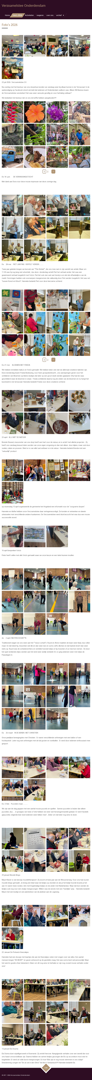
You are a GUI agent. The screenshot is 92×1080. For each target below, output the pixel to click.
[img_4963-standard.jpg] (35, 470)
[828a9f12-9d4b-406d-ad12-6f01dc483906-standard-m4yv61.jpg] (57, 300)
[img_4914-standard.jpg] (57, 601)
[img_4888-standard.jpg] (57, 674)
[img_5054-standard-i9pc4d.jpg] (57, 345)
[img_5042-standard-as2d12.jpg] (12, 322)
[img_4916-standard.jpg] (79, 601)
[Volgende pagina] (53, 172)
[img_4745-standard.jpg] (12, 838)
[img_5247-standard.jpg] (12, 68)
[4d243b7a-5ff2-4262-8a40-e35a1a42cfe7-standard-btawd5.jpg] (12, 300)
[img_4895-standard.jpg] (35, 696)
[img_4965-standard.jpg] (57, 470)
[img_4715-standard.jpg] (57, 990)
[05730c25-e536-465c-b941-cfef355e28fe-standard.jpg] (12, 536)
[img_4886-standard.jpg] (35, 674)
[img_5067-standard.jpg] (12, 205)
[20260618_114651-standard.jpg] (79, 112)
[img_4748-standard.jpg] (35, 861)
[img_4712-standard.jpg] (12, 990)
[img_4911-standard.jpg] (12, 601)
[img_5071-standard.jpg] (79, 205)
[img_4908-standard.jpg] (35, 579)
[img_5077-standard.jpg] (12, 250)
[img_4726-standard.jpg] (57, 1035)
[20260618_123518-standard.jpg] (57, 157)
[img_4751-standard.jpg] (79, 861)
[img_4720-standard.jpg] (35, 1012)
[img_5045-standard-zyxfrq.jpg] (57, 322)
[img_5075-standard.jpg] (57, 228)
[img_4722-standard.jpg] (12, 1035)
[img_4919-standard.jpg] (57, 624)
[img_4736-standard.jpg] (79, 916)
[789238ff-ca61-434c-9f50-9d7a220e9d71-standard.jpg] (12, 401)
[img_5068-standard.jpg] (57, 205)
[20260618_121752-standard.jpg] (12, 157)
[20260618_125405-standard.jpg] (79, 157)
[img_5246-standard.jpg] (79, 46)
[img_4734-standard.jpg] (57, 916)
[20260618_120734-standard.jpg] (79, 134)
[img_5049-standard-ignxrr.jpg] (35, 300)
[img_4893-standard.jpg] (12, 696)
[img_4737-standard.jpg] (12, 938)
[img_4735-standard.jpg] (12, 916)
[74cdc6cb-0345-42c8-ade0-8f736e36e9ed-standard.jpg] (79, 401)
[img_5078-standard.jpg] (35, 250)
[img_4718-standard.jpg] (12, 1012)
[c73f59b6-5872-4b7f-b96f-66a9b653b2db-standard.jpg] (35, 536)
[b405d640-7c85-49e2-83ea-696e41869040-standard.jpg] (35, 401)
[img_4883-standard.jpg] (12, 674)
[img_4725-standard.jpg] (35, 1035)
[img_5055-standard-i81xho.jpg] (79, 345)
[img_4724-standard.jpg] (79, 1012)
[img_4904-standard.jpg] (57, 719)
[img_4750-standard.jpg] (57, 861)
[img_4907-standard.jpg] (12, 579)
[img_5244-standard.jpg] (35, 46)
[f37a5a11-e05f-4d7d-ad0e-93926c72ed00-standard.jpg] (57, 423)
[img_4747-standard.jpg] (12, 861)
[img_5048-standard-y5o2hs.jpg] (79, 322)
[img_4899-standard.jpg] (57, 696)
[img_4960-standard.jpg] (12, 470)
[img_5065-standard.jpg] (35, 205)
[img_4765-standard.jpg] (57, 767)
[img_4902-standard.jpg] (12, 719)
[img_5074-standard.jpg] (35, 228)
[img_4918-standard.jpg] (35, 624)
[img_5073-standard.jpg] (12, 228)
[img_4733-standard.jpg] (35, 916)
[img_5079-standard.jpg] (57, 250)
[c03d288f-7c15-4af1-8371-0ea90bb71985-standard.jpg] (35, 423)
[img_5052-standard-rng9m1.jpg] (35, 345)
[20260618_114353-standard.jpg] (12, 112)
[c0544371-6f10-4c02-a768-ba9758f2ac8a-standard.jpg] (79, 423)
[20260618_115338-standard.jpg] (12, 134)
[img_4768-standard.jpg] (12, 790)
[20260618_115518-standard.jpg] (35, 134)
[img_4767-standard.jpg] (79, 767)
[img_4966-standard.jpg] (12, 492)
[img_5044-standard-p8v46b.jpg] (35, 322)
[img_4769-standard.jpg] (35, 790)
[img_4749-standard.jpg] (35, 838)
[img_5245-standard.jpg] (57, 46)
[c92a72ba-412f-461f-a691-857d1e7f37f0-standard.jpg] (57, 536)
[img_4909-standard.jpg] (57, 579)
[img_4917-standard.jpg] (12, 624)
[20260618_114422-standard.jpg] (35, 112)
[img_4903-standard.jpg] (35, 719)
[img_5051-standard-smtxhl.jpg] (12, 345)
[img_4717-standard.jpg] (79, 990)
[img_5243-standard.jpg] (12, 46)
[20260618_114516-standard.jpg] (57, 112)
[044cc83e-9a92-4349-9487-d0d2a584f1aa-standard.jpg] (57, 401)
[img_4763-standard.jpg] (12, 767)
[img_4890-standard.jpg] (79, 674)
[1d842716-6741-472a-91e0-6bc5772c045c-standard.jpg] (12, 423)
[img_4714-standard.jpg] (35, 990)
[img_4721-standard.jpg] (57, 1012)
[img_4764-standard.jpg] (35, 767)
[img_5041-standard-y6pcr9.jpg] (79, 300)
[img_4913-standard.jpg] (35, 601)
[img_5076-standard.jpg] (79, 228)
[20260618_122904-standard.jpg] (35, 157)
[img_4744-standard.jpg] (57, 838)
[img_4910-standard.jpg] (79, 579)
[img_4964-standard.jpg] (79, 470)
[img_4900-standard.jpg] (79, 696)
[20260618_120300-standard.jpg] (57, 134)
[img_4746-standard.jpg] (79, 838)
